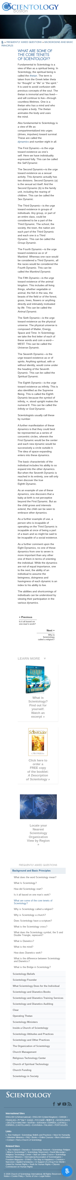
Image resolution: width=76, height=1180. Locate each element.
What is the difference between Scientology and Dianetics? (37, 960)
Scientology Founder (25, 979)
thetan (33, 75)
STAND (28, 1159)
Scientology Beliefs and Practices (36, 1135)
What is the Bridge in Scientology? (32, 967)
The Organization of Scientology (31, 1046)
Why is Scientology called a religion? (33, 909)
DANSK (62, 1117)
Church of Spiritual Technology (31, 1064)
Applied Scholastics (25, 1162)
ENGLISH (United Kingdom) (45, 1117)
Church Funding (22, 1070)
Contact (10, 1140)
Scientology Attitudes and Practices (33, 1034)
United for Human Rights (17, 1164)
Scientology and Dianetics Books (32, 992)
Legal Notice (45, 1176)
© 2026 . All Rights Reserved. (33, 1174)
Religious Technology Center (29, 1058)
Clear (16, 1010)
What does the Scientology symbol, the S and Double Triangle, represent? (38, 934)
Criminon (60, 1159)
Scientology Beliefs (24, 974)
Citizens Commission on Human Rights (33, 1165)
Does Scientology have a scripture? (33, 920)
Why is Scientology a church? (30, 915)
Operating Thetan (22, 1016)
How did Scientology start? (28, 889)
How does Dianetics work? (28, 952)
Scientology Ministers (25, 1022)
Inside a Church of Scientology (30, 1028)
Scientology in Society (26, 1076)
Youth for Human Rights (40, 1164)
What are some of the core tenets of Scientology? (33, 902)
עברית (21, 1119)
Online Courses (46, 1137)
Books (34, 1137)
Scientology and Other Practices (31, 1040)
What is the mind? (23, 946)
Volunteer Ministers (15, 1137)
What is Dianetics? (24, 941)
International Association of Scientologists (43, 1157)
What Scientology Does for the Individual (36, 986)
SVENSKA (41, 1123)
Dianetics (26, 1150)
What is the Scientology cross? (30, 926)
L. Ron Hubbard (13, 1135)
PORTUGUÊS (61, 1125)
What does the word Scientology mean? (35, 877)
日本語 (30, 1120)
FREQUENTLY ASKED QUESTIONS (24, 42)
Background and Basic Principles (31, 870)
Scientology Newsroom (37, 1152)
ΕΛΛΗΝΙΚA (37, 1125)
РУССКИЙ (39, 1120)
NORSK (31, 1123)
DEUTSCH (12, 1123)
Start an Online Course (43, 1154)
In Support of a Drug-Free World (49, 1162)
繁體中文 (50, 1120)
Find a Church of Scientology (29, 1140)
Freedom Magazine (14, 1159)
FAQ (28, 1137)
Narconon (10, 1162)
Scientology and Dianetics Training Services (38, 998)
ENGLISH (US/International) (18, 1117)
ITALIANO (48, 1125)
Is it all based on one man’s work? (32, 894)
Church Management (24, 1052)
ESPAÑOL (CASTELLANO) (18, 1125)
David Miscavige (57, 1152)
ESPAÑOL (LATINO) (57, 1123)
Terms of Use (31, 1176)
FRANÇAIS (11, 1120)
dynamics (23, 141)
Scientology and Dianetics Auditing (33, 1004)
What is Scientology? (16, 1152)
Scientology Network (41, 1150)
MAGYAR (21, 1123)
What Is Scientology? (25, 883)
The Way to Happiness (43, 1159)
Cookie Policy (17, 1176)
